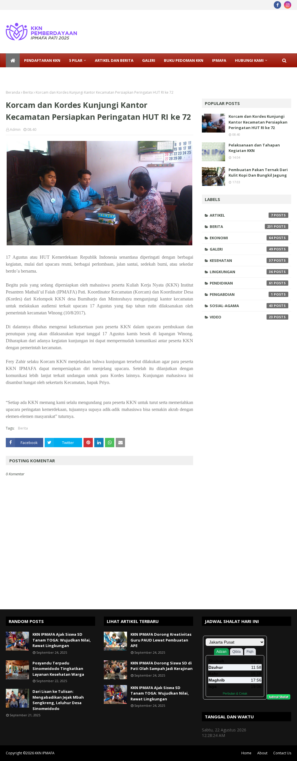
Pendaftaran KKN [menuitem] (42, 60)
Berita (28, 92)
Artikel (241, 215)
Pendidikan (241, 283)
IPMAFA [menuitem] (219, 60)
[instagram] (287, 5)
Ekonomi (241, 237)
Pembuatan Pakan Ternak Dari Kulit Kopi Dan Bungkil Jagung (258, 172)
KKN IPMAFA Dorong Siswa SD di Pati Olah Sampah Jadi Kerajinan (162, 665)
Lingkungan (241, 271)
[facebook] (277, 5)
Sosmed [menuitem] (18, 74)
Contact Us (282, 753)
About (262, 753)
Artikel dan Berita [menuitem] (114, 60)
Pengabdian (241, 294)
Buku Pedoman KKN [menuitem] (183, 60)
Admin (15, 129)
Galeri (241, 249)
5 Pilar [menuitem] (75, 60)
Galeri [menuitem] (148, 60)
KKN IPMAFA (45, 753)
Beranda (13, 92)
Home (246, 753)
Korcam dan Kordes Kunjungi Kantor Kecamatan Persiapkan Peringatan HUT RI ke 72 (258, 122)
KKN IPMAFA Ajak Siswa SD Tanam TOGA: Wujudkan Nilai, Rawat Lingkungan (61, 640)
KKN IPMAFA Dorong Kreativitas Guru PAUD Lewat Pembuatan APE (161, 640)
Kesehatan (241, 260)
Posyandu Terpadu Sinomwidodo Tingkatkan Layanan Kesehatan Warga (58, 668)
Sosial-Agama (241, 305)
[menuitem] (13, 60)
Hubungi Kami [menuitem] (249, 60)
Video (241, 317)
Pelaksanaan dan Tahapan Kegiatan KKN (254, 147)
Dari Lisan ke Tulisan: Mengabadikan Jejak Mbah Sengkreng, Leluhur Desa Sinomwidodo (58, 700)
